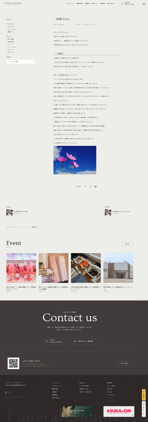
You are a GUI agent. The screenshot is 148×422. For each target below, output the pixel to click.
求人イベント (11, 49)
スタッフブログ (93, 24)
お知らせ (9, 19)
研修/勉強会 (11, 42)
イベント (10, 44)
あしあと (9, 36)
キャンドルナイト (12, 47)
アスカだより (85, 24)
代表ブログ (11, 26)
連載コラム (11, 32)
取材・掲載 (11, 39)
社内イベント (11, 52)
